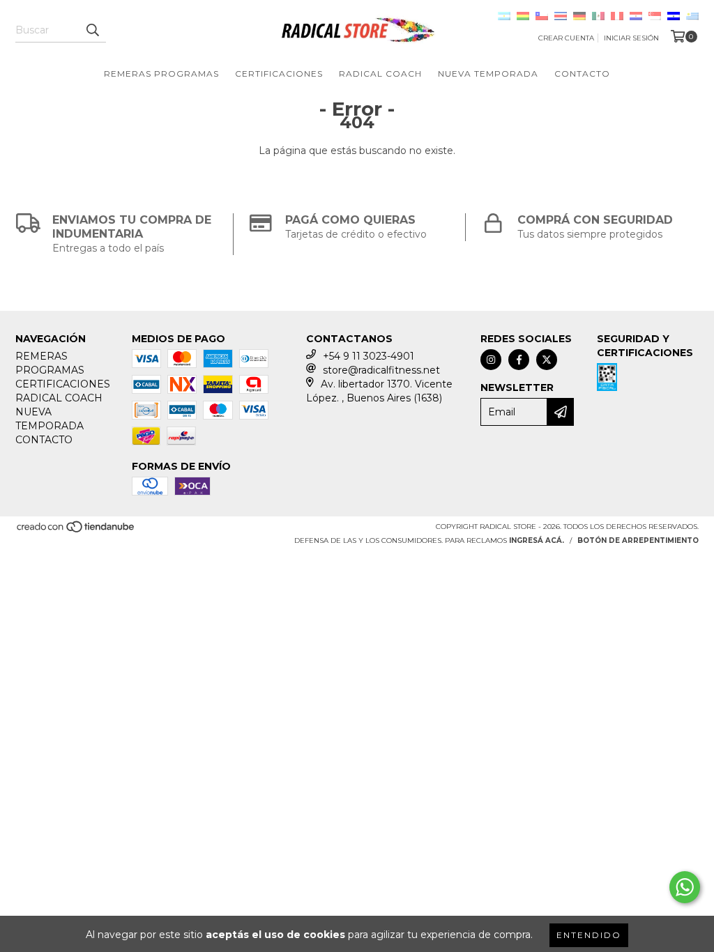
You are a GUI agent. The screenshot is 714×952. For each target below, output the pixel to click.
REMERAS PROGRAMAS (161, 73)
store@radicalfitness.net (381, 370)
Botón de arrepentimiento (638, 540)
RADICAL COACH (380, 73)
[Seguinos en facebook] (518, 359)
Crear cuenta (566, 38)
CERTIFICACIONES (279, 73)
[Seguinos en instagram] (490, 359)
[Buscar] (92, 30)
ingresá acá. (536, 540)
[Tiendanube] (76, 531)
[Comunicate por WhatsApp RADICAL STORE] (684, 887)
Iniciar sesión (631, 38)
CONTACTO (582, 73)
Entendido (588, 935)
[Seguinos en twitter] (546, 359)
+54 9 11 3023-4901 (368, 356)
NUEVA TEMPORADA (488, 73)
